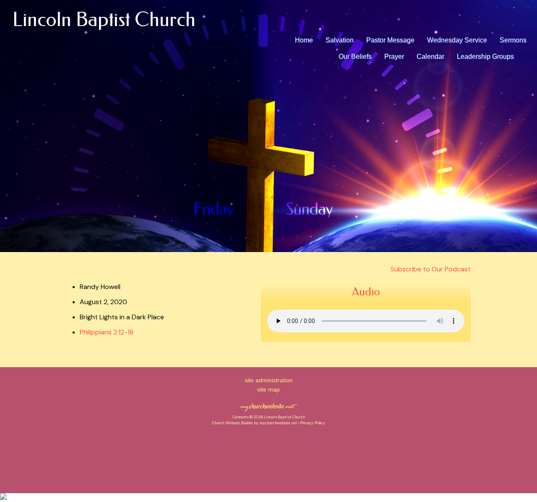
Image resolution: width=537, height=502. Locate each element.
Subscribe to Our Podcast (430, 269)
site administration (269, 380)
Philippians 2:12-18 (106, 332)
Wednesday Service (457, 40)
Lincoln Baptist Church (104, 19)
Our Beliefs (355, 56)
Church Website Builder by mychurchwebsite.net (254, 423)
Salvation (340, 40)
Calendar (430, 56)
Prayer (394, 56)
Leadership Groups (485, 56)
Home (304, 40)
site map (268, 389)
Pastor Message (390, 40)
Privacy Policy (312, 423)
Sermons (513, 40)
